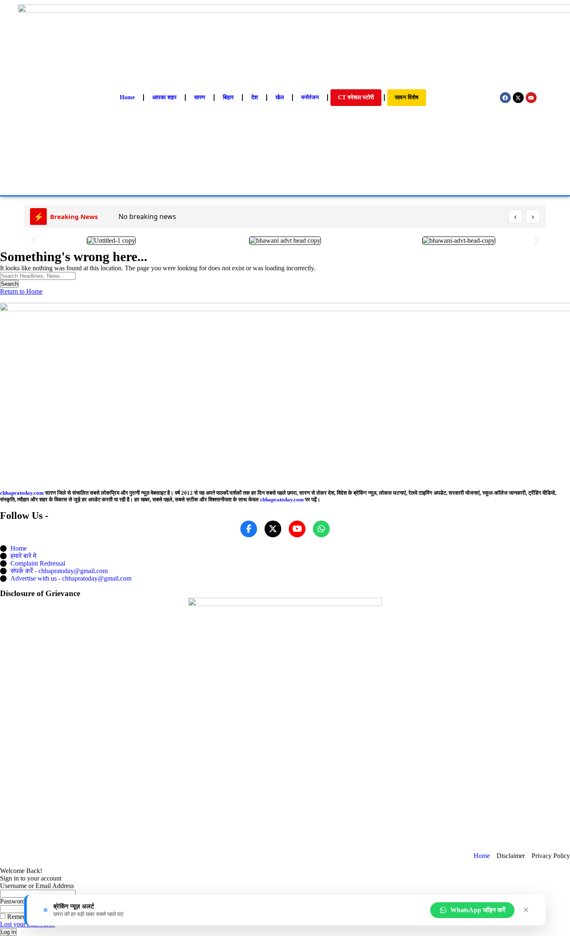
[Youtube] (531, 97)
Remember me (25, 916)
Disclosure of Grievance (40, 593)
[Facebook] (505, 97)
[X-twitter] (518, 97)
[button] (33, 241)
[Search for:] (38, 275)
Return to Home (21, 291)
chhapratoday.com (22, 493)
